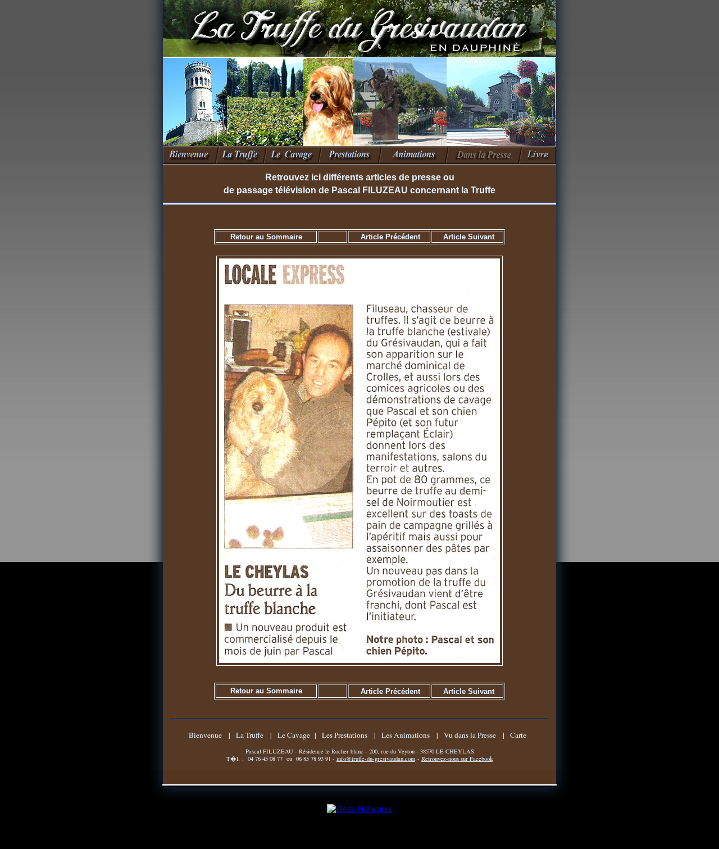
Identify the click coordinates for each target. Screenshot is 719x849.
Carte (518, 735)
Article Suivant (468, 237)
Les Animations (405, 735)
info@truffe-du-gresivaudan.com (375, 758)
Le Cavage (293, 735)
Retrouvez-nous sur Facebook (457, 758)
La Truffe (249, 735)
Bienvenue (205, 735)
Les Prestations (344, 735)
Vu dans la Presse (470, 735)
